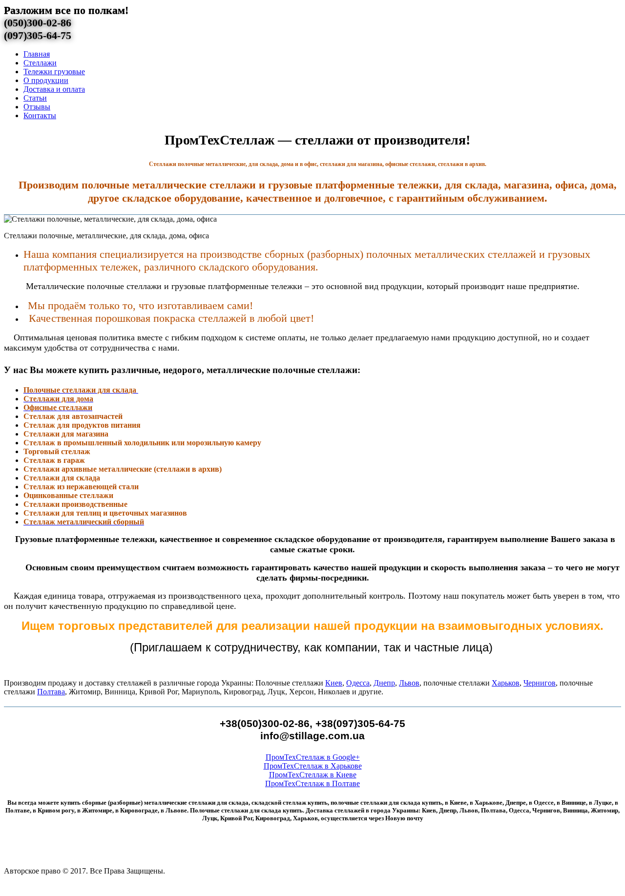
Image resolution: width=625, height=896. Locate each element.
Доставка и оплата (54, 89)
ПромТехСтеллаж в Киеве (312, 775)
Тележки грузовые (54, 71)
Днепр (384, 683)
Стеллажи (40, 63)
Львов (409, 683)
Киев (333, 683)
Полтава (51, 692)
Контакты (39, 115)
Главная (36, 54)
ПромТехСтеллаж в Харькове (313, 766)
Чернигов (539, 683)
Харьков (506, 683)
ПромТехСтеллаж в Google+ (313, 757)
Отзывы (36, 107)
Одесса (358, 683)
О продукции (45, 80)
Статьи (35, 98)
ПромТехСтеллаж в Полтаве (312, 783)
